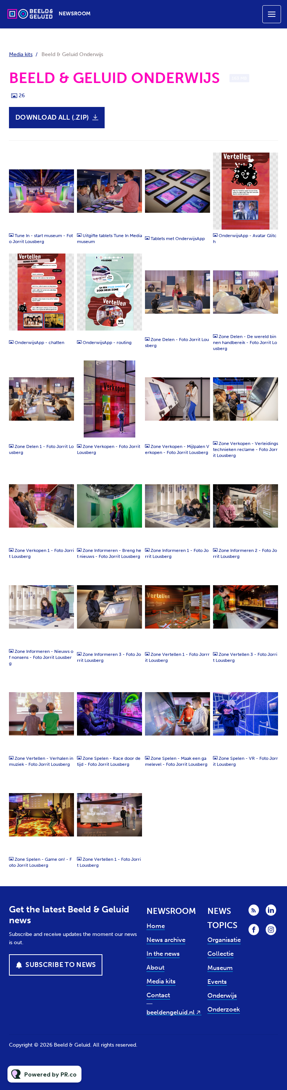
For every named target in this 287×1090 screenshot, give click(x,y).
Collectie (220, 953)
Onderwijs (222, 995)
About (155, 967)
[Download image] (64, 221)
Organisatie (224, 939)
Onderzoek (223, 1009)
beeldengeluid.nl (170, 1012)
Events (217, 981)
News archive (165, 939)
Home (155, 926)
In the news (163, 953)
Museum (220, 967)
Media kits (21, 54)
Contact (158, 995)
